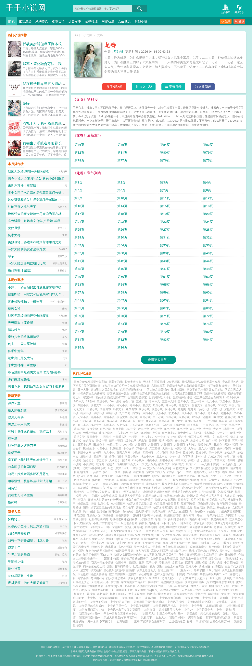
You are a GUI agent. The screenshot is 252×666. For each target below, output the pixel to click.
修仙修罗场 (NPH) (201, 527)
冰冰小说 (98, 413)
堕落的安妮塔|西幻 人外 (97, 554)
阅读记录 (239, 12)
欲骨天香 (191, 566)
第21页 (79, 221)
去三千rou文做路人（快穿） (104, 492)
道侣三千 (14, 452)
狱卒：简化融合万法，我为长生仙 (49, 63)
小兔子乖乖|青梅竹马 (106, 523)
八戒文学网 (215, 456)
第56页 (208, 284)
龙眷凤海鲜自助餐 (171, 598)
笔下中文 (221, 425)
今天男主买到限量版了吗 (187, 393)
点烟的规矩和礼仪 (131, 389)
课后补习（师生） (194, 515)
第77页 (122, 160)
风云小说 (83, 425)
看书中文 (154, 401)
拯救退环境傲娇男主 (159, 594)
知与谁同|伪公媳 (227, 503)
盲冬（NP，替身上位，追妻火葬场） (109, 476)
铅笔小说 (180, 448)
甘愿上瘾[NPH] (167, 570)
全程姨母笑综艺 (137, 397)
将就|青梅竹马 (149, 539)
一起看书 (134, 436)
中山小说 (158, 417)
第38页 (122, 253)
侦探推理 (91, 21)
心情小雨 (120, 562)
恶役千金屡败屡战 (217, 488)
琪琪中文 (228, 429)
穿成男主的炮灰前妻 (184, 492)
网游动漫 (108, 21)
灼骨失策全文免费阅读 (91, 393)
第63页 (165, 300)
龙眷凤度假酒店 (140, 605)
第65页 (79, 308)
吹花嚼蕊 (83, 488)
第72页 (208, 316)
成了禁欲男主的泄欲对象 (106, 507)
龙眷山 (225, 598)
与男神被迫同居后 (128, 480)
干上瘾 (156, 547)
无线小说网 (90, 433)
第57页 (79, 292)
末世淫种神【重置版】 (23, 185)
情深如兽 (235, 468)
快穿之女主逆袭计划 (180, 511)
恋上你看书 (198, 401)
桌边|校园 (201, 562)
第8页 (207, 190)
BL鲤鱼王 (115, 448)
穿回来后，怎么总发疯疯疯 (203, 613)
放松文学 (229, 452)
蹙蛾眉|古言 (98, 488)
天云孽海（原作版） (22, 322)
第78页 (79, 160)
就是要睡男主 (219, 519)
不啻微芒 (83, 574)
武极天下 (146, 617)
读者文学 (96, 405)
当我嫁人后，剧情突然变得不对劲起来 (185, 476)
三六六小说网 (206, 448)
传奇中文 (180, 460)
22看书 (90, 401)
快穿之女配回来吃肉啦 (128, 554)
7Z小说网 (130, 440)
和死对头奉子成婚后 (104, 495)
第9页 (78, 198)
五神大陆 (83, 389)
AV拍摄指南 (118, 503)
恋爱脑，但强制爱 (225, 527)
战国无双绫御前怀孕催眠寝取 (28, 171)
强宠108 (88, 397)
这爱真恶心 (236, 519)
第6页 (121, 190)
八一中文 (160, 436)
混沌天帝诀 (16, 417)
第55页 (165, 284)
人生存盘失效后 (191, 590)
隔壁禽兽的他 (99, 574)
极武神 (12, 502)
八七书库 (122, 425)
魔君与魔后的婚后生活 (176, 543)
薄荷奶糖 (79, 515)
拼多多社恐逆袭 (116, 578)
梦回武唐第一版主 (118, 393)
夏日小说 (195, 429)
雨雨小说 (145, 417)
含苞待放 (177, 562)
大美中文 (167, 448)
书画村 (107, 436)
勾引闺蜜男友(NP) (181, 531)
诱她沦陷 (204, 566)
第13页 (79, 206)
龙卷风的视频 (177, 602)
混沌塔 (12, 488)
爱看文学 (197, 405)
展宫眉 (84, 570)
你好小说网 (116, 456)
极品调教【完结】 (20, 270)
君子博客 (192, 425)
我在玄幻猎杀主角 (20, 495)
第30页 (122, 237)
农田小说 (143, 429)
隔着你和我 (116, 381)
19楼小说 (86, 421)
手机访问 (116, 86)
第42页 (122, 261)
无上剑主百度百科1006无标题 (161, 381)
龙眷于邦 (197, 605)
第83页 (208, 144)
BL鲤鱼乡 (99, 444)
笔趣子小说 (152, 425)
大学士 (192, 448)
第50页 (122, 276)
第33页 (79, 245)
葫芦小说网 (116, 440)
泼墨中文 (229, 409)
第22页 (122, 221)
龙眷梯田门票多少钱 (92, 609)
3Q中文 (222, 405)
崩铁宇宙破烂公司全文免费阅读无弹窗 (125, 385)
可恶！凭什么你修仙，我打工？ (30, 431)
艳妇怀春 (109, 480)
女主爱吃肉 (81, 527)
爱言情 (182, 436)
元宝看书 (154, 448)
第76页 (165, 160)
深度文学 (92, 429)
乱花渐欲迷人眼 (152, 495)
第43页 (165, 261)
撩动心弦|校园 (114, 539)
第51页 (165, 276)
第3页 (164, 182)
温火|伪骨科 (142, 511)
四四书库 (148, 452)
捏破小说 (112, 421)
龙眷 (100, 35)
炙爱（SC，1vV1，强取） (226, 476)
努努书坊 (118, 429)
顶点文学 (88, 460)
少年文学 (222, 433)
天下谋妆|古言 (132, 492)
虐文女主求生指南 (130, 488)
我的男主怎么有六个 (195, 578)
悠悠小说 (222, 436)
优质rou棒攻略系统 (94, 468)
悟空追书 (105, 409)
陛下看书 (224, 440)
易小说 (134, 417)
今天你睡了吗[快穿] (146, 590)
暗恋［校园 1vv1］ (119, 468)
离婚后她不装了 (199, 519)
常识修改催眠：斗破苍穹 (25, 301)
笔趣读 (110, 464)
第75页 (208, 160)
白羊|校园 (151, 527)
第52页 (208, 276)
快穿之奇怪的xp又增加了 (208, 539)
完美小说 (164, 421)
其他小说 (141, 21)
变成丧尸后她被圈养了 (134, 558)
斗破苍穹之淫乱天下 (22, 206)
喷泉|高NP (228, 472)
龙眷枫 (92, 598)
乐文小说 (105, 429)
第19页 (165, 213)
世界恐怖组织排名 (160, 397)
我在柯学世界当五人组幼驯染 (46, 83)
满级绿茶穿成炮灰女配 (156, 492)
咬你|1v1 (191, 464)
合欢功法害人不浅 (211, 495)
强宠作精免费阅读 (215, 393)
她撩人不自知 (199, 586)
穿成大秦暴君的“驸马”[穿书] (120, 617)
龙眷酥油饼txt (99, 602)
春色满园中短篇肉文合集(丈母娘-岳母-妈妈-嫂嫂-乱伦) (45, 220)
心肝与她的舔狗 (98, 519)
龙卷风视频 (192, 598)
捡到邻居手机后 (177, 519)
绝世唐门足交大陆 (20, 358)
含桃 (212, 562)
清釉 (160, 566)
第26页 (122, 229)
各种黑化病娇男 (170, 590)
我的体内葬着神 (19, 533)
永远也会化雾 (129, 523)
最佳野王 (154, 578)
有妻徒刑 (208, 590)
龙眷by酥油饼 (215, 605)
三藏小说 (141, 401)
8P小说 (191, 444)
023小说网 (232, 397)
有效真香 (138, 472)
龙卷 (219, 609)
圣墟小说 (188, 452)
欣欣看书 (175, 452)
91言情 (172, 436)
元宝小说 (83, 417)
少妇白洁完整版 (19, 379)
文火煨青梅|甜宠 (200, 468)
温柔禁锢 (235, 488)
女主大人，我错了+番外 (170, 617)
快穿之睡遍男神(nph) (186, 480)
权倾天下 (79, 594)
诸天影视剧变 (17, 410)
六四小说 (148, 413)
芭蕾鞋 (189, 562)
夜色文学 (122, 417)
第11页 (165, 198)
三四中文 (183, 401)
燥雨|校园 (89, 511)
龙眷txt (226, 594)
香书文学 (79, 436)
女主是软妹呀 (137, 594)
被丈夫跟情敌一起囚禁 (123, 574)
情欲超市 (14, 329)
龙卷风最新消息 (109, 598)
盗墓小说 (230, 417)
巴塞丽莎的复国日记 (22, 466)
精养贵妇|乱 (81, 472)
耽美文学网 (123, 452)
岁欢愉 (115, 582)
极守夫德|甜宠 (82, 523)
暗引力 (82, 499)
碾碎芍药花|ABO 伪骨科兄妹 (123, 535)
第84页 (165, 144)
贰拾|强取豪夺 (198, 547)
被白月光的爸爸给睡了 (139, 499)
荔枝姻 (91, 594)
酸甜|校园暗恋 (172, 515)
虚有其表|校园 (227, 554)
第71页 (165, 316)
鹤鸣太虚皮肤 (133, 381)
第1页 (78, 182)
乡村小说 (200, 456)
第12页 (208, 198)
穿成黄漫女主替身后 (133, 582)
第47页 (165, 268)
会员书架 (225, 12)
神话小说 (111, 413)
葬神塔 (12, 438)
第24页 (208, 221)
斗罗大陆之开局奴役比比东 (27, 263)
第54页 (122, 284)
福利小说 (122, 405)
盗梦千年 (14, 547)
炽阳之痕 (215, 578)
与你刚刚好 (97, 578)
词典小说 (96, 417)
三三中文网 (169, 401)
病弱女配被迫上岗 (94, 566)
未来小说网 (224, 448)
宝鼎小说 (184, 417)
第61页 (79, 300)
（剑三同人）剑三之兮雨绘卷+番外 (161, 613)
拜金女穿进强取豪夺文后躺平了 (198, 554)
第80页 (165, 152)
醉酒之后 (192, 495)
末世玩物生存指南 (205, 531)
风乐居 (223, 421)
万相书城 (141, 448)
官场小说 (200, 594)
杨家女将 (14, 235)
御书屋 (110, 543)
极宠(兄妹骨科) (134, 527)
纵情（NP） (163, 480)
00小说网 (115, 401)
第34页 (122, 245)
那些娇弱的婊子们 (103, 590)
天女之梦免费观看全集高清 (90, 381)
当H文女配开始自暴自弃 (155, 464)
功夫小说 (174, 413)
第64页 (208, 300)
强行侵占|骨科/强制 (108, 511)
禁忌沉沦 (227, 480)
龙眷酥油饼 (210, 598)
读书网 (134, 433)
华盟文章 (101, 460)
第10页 (122, 198)
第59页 (165, 292)
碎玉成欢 (214, 472)
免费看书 (131, 409)
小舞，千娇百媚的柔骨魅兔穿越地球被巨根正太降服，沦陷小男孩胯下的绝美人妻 (64, 287)
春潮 (141, 562)
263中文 (79, 401)
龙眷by (189, 609)
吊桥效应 (102, 594)
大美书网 (140, 444)
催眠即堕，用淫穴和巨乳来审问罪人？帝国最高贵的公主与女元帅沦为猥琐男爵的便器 (68, 294)
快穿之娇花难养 (137, 578)
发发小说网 (197, 440)
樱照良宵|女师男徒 (132, 484)
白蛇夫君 (127, 511)
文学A (156, 433)
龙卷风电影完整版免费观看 (124, 609)
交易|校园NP (225, 492)
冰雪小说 (216, 409)
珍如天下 (160, 519)
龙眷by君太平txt (121, 602)
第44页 (208, 261)
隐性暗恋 (186, 523)
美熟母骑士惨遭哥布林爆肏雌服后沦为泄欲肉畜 (41, 242)
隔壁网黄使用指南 (172, 582)
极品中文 (96, 425)
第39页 (165, 253)
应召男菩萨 (122, 515)
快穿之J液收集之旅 (218, 507)
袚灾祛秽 (96, 570)
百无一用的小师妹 (102, 562)
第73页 (79, 323)
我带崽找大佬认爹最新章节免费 (201, 381)
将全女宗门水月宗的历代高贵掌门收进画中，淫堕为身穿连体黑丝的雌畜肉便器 (63, 192)
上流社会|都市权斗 (177, 586)
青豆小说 (200, 413)
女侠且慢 (14, 228)
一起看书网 (120, 436)
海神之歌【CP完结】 (100, 621)
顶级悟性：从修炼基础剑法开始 (30, 481)
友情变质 (217, 566)
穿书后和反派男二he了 (214, 574)
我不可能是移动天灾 (218, 617)
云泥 (95, 484)
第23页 (165, 221)
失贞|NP (112, 488)
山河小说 (85, 413)
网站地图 (213, 594)
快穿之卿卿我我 (163, 507)
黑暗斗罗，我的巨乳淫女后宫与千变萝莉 (36, 386)
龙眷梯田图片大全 (170, 609)
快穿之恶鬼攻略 (171, 535)
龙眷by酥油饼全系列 (201, 602)
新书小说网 (166, 460)
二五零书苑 (207, 425)
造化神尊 (14, 568)
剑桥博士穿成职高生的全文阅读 (150, 393)
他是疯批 (212, 499)
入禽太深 (214, 480)
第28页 (208, 229)
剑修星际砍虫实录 (20, 575)
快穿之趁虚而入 (146, 570)
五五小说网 (84, 444)
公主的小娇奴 (125, 543)
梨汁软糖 (214, 547)
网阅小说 (99, 421)
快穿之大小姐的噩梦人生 (177, 484)
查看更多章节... (158, 359)
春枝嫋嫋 (164, 562)
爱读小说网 (97, 543)
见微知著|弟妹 (206, 503)
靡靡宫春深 (147, 480)
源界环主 (14, 403)
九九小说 (109, 452)
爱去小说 (151, 421)
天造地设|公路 (100, 582)
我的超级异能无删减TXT (110, 397)
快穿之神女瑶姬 (194, 582)
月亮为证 (223, 531)
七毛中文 (102, 448)
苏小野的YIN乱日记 (92, 539)
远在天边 (199, 507)
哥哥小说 (135, 405)
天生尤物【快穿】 (210, 464)
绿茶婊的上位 (215, 515)
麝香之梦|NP (143, 507)
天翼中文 (209, 436)
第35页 (165, 245)
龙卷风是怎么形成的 (92, 605)
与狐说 (137, 468)
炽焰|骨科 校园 (152, 543)
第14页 (122, 206)
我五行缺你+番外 (89, 613)
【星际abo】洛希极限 (191, 570)
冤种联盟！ (124, 621)
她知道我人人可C (219, 586)
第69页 (79, 316)
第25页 (79, 229)
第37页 (79, 253)
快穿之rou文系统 (165, 499)
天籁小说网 (231, 444)
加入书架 (145, 86)
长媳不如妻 (159, 511)
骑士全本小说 (142, 547)
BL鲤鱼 (217, 444)
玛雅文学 (118, 409)
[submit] (139, 8)
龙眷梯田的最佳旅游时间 (150, 602)
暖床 (138, 543)
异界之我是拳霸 (19, 554)
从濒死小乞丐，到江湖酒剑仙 (28, 526)
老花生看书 (114, 444)
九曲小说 (234, 425)
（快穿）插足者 (121, 472)
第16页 (208, 206)
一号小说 (109, 405)
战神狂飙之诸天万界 (22, 445)
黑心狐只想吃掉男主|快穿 (119, 570)
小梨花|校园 (231, 562)
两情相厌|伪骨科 (149, 523)
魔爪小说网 (166, 440)
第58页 (122, 292)
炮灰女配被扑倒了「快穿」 (127, 531)
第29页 (79, 237)
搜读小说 (144, 409)
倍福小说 (171, 417)
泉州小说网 (215, 452)
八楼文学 (206, 460)
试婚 (219, 562)
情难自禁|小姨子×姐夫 (205, 543)
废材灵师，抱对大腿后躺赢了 (28, 582)
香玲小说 (79, 429)
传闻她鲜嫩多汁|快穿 (147, 476)
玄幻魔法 (25, 21)
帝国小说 (83, 405)
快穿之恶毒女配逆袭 (227, 523)
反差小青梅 (198, 499)
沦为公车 (128, 507)
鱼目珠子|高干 (170, 523)
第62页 (122, 300)
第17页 (79, 213)
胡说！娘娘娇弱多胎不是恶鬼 (28, 474)
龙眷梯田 (151, 598)
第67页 (165, 308)
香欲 (189, 472)
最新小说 (85, 456)
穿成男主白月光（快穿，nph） (165, 472)
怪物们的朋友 (118, 594)
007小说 (128, 444)
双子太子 (151, 562)
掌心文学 (128, 448)
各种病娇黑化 (123, 566)
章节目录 (175, 86)
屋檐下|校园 (188, 503)
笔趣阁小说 (100, 456)
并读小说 (193, 460)
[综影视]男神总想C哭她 (220, 582)
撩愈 (152, 566)
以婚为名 (103, 503)
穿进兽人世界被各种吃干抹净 (106, 499)
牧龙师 (100, 464)
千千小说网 (26, 7)
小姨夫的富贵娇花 (230, 511)
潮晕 (86, 507)
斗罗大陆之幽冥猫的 (156, 389)
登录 (241, 21)
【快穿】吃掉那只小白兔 (146, 515)
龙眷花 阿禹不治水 (165, 605)
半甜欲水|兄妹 (113, 586)
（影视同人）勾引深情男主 (106, 527)
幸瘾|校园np (180, 468)
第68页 (208, 308)
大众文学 (114, 460)
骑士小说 (213, 413)
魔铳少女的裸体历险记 (23, 336)
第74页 (122, 323)
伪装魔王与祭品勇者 (166, 503)
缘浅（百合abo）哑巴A (203, 550)
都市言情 (58, 21)
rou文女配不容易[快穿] (157, 468)
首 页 (11, 21)
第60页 (208, 292)
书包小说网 (125, 547)
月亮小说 (152, 460)
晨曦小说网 (204, 444)
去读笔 (197, 433)
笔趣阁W (88, 440)
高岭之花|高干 (160, 550)
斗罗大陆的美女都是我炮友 (27, 249)
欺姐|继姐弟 (140, 566)
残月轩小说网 (193, 421)
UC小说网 (162, 452)
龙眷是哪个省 (205, 609)
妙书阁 (97, 452)
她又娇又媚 (132, 539)
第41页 (79, 261)
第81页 (122, 152)
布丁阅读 (187, 456)
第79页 (208, 152)
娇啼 (26, 103)
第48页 (208, 268)
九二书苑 (124, 413)
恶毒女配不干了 (171, 578)
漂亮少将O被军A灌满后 (173, 527)
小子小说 (174, 456)
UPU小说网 (137, 425)
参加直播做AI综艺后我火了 (160, 554)
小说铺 (136, 452)
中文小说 (234, 405)
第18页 (122, 213)
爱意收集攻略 (220, 468)
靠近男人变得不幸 (130, 495)
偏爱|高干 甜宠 (124, 550)
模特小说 (170, 409)
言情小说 (109, 417)
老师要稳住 (153, 484)
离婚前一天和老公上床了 (175, 539)
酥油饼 (118, 51)
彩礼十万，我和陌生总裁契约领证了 (51, 123)
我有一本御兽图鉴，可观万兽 (28, 540)
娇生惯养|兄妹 (151, 535)
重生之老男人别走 (157, 531)
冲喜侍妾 (129, 586)
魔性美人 (225, 550)
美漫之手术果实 (19, 424)
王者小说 (92, 409)
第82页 (79, 152)
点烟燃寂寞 (158, 385)
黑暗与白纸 (195, 617)
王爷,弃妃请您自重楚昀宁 (149, 621)
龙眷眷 (184, 605)
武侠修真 (41, 21)
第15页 (165, 206)
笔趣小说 (226, 413)
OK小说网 (138, 460)
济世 (226, 613)
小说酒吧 (88, 464)
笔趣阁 (182, 409)
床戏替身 (110, 547)
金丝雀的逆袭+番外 (180, 621)
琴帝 (11, 256)
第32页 (208, 237)
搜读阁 (126, 460)
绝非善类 (83, 578)
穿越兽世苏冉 (230, 381)
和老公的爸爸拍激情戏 (99, 550)
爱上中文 (177, 421)
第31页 (165, 237)
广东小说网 (121, 433)
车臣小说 (109, 425)
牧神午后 (153, 582)
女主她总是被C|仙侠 (175, 547)
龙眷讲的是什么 (117, 605)
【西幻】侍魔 (110, 558)
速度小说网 (106, 433)
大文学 (207, 429)
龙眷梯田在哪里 (132, 598)
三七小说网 (210, 421)
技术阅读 (209, 433)
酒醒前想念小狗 (183, 594)
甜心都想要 (145, 574)
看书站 (231, 460)
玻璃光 (227, 535)
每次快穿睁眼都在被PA (208, 484)
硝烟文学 (179, 425)
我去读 (234, 436)
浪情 (93, 503)
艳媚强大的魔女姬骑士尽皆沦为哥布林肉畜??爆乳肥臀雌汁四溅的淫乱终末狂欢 (63, 213)
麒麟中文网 (84, 452)
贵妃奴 (132, 562)
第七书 (84, 543)
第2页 (121, 182)
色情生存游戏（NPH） (88, 480)
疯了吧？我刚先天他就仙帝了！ (30, 459)
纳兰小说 (211, 440)
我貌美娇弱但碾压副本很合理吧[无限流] (54, 43)
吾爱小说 (128, 401)
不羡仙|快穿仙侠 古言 (150, 586)
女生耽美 (124, 21)
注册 (228, 21)
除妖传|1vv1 (96, 535)
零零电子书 (94, 436)
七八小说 (212, 401)
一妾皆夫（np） (100, 472)
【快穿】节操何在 (187, 574)
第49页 (79, 276)
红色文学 (184, 405)
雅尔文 (147, 405)
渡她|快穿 (97, 547)
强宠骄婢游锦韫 (182, 397)
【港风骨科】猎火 (210, 535)
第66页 (122, 308)
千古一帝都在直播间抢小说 (120, 613)
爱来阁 (142, 440)
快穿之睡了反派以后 (139, 503)
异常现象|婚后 (183, 507)
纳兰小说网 (132, 456)
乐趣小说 (166, 425)
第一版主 (138, 421)
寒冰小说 (171, 405)
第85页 (122, 144)
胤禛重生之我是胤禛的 (104, 389)
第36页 (208, 245)
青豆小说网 (195, 436)
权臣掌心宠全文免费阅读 (209, 397)
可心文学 (79, 409)
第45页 (79, 268)
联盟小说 (157, 409)
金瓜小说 (210, 405)
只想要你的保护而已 (228, 590)
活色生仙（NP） (99, 531)
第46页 (122, 268)
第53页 (79, 284)
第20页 (208, 213)
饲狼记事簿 (190, 535)
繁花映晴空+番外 (89, 617)
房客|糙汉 (178, 464)
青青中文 (219, 460)
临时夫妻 (183, 499)
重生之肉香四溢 (174, 566)
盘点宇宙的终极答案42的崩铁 (205, 389)
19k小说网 (213, 570)
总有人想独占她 (164, 574)
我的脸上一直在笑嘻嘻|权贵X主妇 (200, 558)
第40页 (208, 253)
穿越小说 (102, 401)
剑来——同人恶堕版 (22, 343)
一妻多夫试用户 (110, 484)
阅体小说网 (181, 440)
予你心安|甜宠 (151, 488)
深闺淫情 (230, 515)
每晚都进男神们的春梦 (123, 519)
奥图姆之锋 (16, 561)
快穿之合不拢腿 (203, 523)
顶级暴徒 (108, 515)
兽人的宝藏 (142, 550)
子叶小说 (229, 456)
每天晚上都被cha (174, 495)
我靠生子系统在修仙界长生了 (46, 142)
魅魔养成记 (200, 472)
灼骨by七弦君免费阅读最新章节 (186, 385)
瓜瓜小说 (158, 405)
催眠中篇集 (16, 351)
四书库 (136, 413)
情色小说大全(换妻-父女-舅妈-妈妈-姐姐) (36, 178)
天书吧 (153, 440)
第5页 (78, 190)
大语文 (217, 429)
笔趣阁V (146, 433)
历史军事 (75, 21)
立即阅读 (204, 86)
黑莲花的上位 (124, 590)
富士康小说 (169, 433)
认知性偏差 (146, 519)
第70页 (122, 316)
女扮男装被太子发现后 (164, 558)
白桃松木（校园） (206, 511)
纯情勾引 (79, 492)
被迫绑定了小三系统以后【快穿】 (183, 488)
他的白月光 (94, 515)
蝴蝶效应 (83, 503)
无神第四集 (178, 389)
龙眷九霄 (150, 609)
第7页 (164, 190)
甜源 (110, 566)
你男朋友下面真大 (128, 464)
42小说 (196, 417)
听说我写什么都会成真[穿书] (213, 621)
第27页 (165, 229)
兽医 (204, 480)
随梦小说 (125, 421)
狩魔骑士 (14, 519)
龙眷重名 (222, 602)
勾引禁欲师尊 (207, 492)
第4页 (207, 182)
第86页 (79, 144)
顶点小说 (225, 401)
